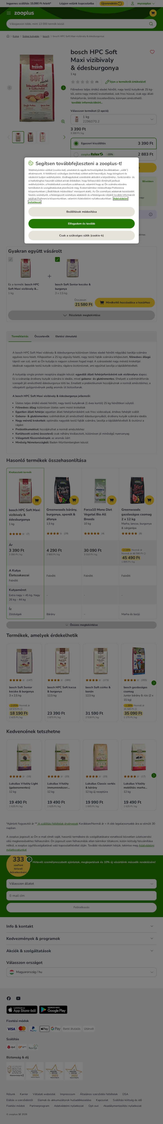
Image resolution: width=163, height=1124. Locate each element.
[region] (81, 200)
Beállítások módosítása (81, 212)
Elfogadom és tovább (81, 224)
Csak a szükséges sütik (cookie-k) (81, 235)
